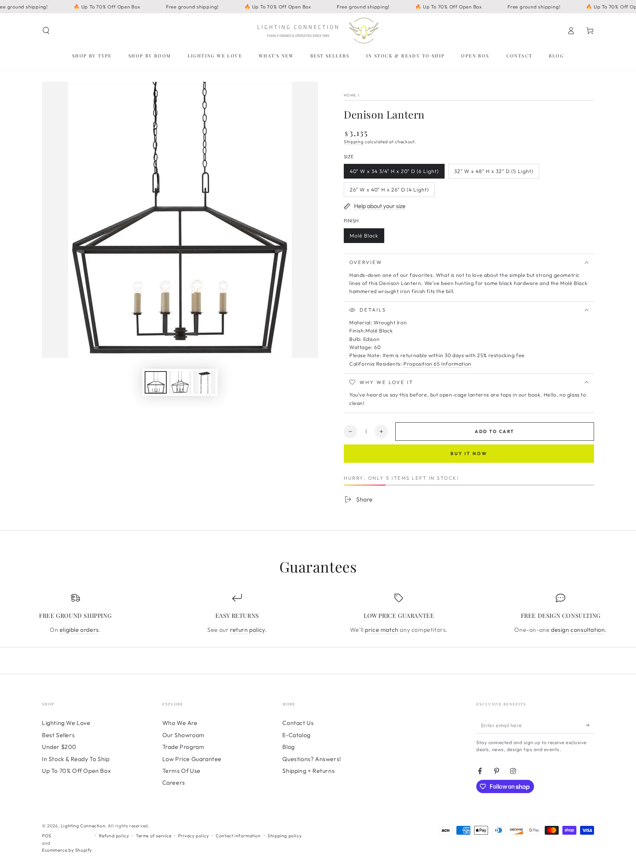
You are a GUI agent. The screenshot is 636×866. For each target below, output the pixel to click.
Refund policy (114, 835)
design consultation (578, 629)
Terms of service (154, 835)
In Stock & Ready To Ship (75, 759)
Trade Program (183, 746)
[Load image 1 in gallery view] (156, 382)
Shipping (354, 141)
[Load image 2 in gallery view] (180, 382)
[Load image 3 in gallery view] (204, 382)
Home (350, 95)
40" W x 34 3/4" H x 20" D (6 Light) (394, 173)
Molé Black (364, 237)
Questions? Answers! (311, 759)
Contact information (238, 835)
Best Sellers (58, 735)
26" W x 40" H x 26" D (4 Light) (389, 191)
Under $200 (59, 746)
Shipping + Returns (308, 770)
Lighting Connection (83, 825)
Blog (288, 746)
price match (382, 629)
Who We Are (180, 722)
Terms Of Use (181, 770)
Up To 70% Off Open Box (76, 770)
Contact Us (298, 722)
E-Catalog (296, 735)
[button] (46, 30)
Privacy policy (193, 835)
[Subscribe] (590, 725)
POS (47, 835)
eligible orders (79, 629)
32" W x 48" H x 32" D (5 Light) (493, 173)
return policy (247, 629)
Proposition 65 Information (437, 363)
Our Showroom (183, 735)
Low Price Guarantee (192, 759)
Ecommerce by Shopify (67, 850)
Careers (173, 782)
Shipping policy (284, 835)
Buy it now (469, 453)
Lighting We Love (66, 722)
